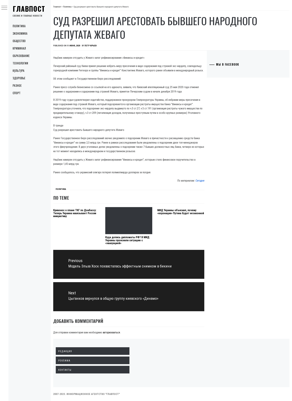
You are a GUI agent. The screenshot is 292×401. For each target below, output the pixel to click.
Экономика (20, 33)
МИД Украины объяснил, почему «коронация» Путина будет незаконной (180, 212)
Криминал (19, 48)
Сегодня (200, 180)
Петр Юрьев (90, 45)
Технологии (20, 63)
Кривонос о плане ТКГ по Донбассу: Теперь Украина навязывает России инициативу (74, 213)
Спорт (17, 93)
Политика (19, 26)
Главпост (29, 9)
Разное (17, 86)
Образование (21, 56)
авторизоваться (111, 332)
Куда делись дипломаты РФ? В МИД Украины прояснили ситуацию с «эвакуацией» (127, 240)
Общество (19, 41)
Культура (19, 71)
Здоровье (19, 78)
